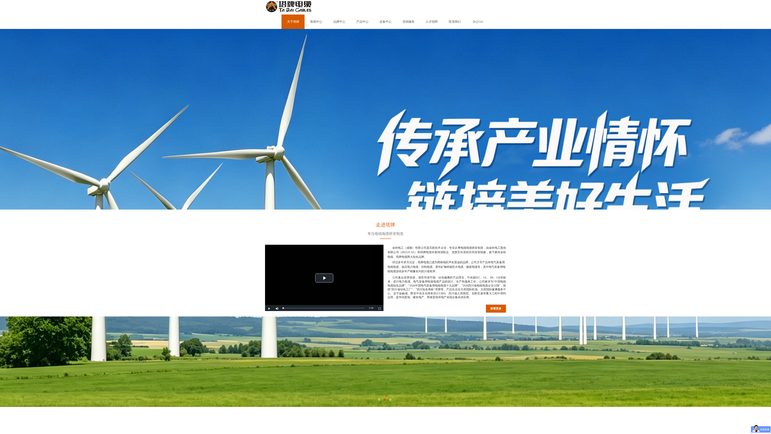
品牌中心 (339, 21)
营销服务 (409, 21)
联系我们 (455, 21)
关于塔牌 (293, 21)
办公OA (478, 21)
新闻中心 (316, 21)
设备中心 (385, 21)
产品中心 (362, 21)
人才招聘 (432, 21)
